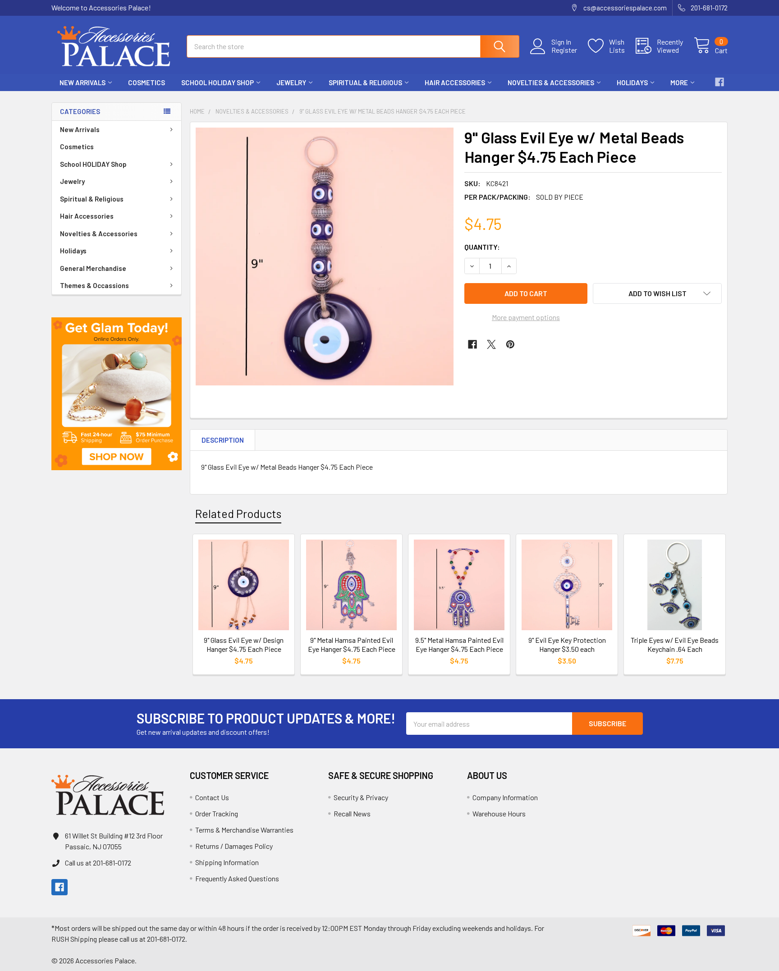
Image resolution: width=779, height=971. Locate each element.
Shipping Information (227, 862)
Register (564, 50)
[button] (116, 393)
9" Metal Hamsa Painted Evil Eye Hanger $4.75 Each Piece (351, 644)
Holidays (632, 82)
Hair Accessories (455, 82)
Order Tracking (216, 813)
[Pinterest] (510, 344)
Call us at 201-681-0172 (98, 862)
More (679, 82)
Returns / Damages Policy (234, 846)
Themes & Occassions (94, 285)
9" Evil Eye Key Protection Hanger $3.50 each (567, 644)
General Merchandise (93, 268)
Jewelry (291, 82)
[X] (491, 344)
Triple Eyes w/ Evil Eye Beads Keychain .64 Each (675, 644)
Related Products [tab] (238, 513)
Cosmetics (146, 82)
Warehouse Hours (499, 813)
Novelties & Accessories (551, 82)
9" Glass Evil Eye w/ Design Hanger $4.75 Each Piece (244, 644)
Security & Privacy (361, 797)
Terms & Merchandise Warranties (244, 829)
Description (223, 440)
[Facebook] (719, 82)
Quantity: (482, 247)
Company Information (505, 797)
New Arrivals (82, 82)
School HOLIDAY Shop (217, 82)
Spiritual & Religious (365, 82)
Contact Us (212, 797)
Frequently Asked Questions (237, 878)
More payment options (526, 317)
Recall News (352, 813)
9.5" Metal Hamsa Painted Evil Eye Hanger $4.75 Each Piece (459, 644)
